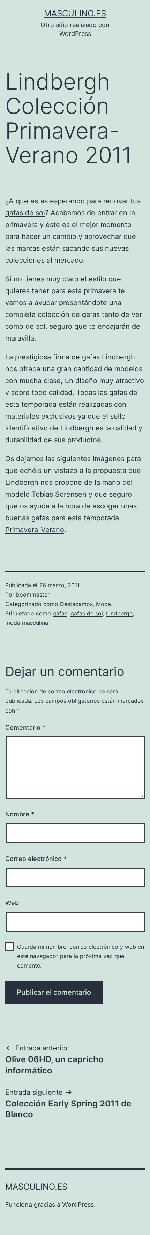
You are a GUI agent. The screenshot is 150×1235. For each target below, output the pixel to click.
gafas (118, 392)
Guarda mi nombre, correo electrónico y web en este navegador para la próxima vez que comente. (80, 956)
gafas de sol (25, 213)
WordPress (78, 1204)
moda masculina (26, 622)
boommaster (33, 594)
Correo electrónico (36, 858)
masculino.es (75, 13)
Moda (103, 603)
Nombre (19, 814)
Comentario (25, 727)
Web (12, 903)
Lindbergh (119, 613)
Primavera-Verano (34, 530)
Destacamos (76, 603)
